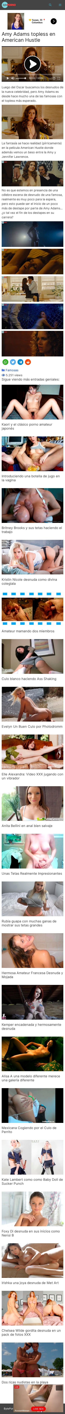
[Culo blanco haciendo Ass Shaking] (32, 671)
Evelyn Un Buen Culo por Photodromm (32, 727)
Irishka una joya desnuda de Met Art (30, 1283)
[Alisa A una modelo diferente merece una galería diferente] (32, 1069)
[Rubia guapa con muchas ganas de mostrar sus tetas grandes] (32, 914)
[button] (5, 362)
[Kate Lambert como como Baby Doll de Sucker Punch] (32, 1172)
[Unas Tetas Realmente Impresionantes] (32, 866)
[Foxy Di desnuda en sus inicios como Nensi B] (32, 1224)
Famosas (12, 370)
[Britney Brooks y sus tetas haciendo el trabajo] (32, 520)
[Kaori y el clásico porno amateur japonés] (32, 417)
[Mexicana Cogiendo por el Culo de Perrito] (32, 1120)
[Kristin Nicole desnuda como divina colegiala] (32, 572)
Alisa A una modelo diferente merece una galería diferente (31, 1078)
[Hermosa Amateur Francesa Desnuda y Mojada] (32, 965)
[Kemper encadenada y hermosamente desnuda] (32, 1017)
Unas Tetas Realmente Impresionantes (32, 873)
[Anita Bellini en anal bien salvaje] (32, 818)
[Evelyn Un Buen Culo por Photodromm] (32, 719)
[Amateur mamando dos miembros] (32, 624)
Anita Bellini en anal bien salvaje (27, 826)
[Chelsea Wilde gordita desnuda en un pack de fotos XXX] (32, 1323)
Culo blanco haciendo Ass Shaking (29, 679)
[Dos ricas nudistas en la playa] (32, 1375)
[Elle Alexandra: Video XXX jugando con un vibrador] (32, 767)
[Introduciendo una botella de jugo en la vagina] (32, 469)
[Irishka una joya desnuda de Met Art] (32, 1275)
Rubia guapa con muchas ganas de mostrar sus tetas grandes (29, 923)
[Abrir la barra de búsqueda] (50, 5)
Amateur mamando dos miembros (28, 631)
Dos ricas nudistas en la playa (25, 1382)
